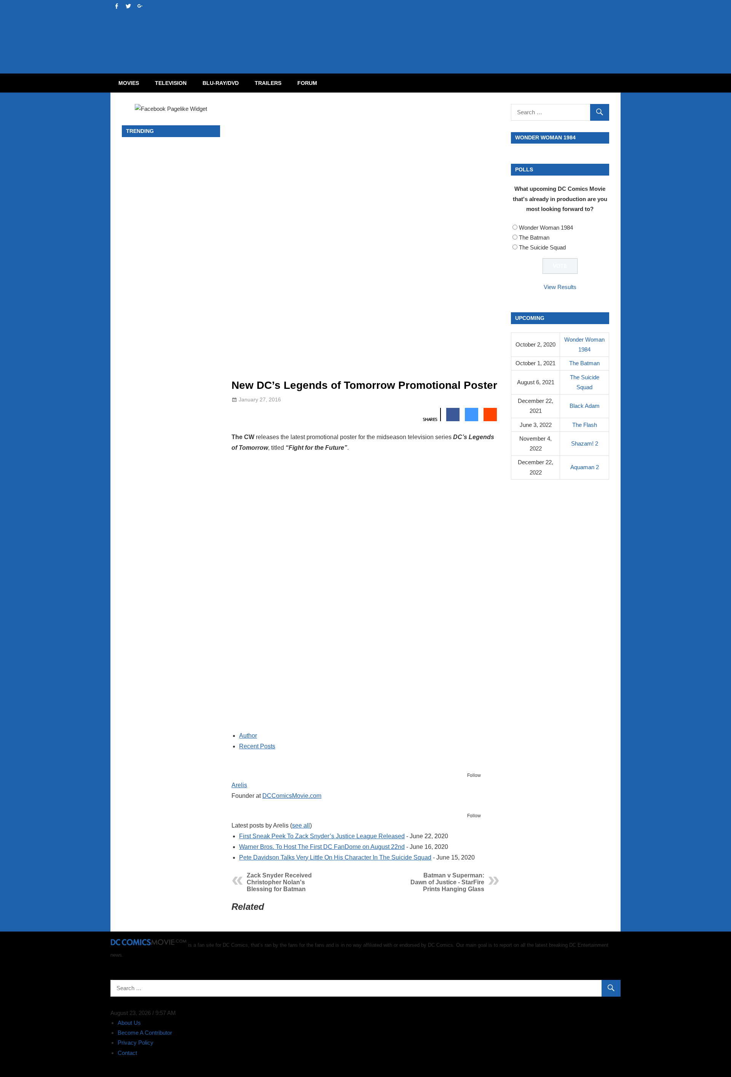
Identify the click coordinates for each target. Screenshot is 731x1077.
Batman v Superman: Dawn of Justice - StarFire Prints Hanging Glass (447, 882)
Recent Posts (257, 746)
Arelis (239, 785)
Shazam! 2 (584, 443)
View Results (560, 287)
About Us (129, 1022)
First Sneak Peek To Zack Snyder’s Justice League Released (322, 836)
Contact (127, 1053)
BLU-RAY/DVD (221, 83)
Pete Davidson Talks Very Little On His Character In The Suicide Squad (335, 857)
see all (301, 825)
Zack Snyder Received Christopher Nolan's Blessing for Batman (279, 882)
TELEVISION (171, 83)
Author (248, 735)
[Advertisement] (396, 29)
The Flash (584, 425)
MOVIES (128, 83)
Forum (307, 83)
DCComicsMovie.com (291, 796)
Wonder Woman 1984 (546, 227)
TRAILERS (268, 83)
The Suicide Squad (542, 247)
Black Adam (585, 406)
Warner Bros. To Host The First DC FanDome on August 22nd (322, 847)
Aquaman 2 (584, 467)
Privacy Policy (135, 1042)
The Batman (534, 237)
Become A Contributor (145, 1032)
